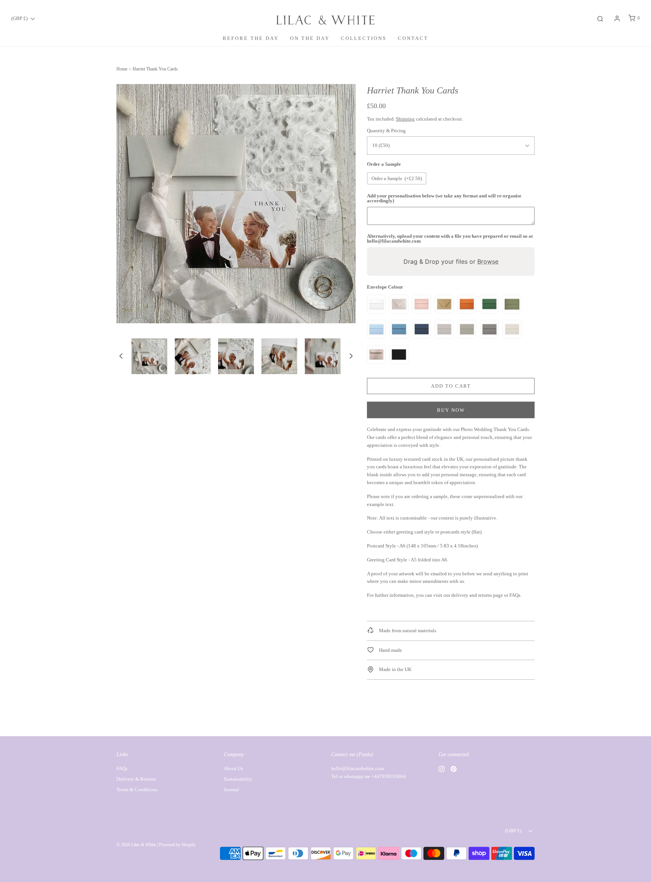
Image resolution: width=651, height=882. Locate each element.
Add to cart (451, 386)
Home (121, 69)
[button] (120, 356)
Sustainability (238, 779)
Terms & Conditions (136, 789)
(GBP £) (20, 18)
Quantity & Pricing (386, 130)
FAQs (121, 768)
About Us (233, 768)
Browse (487, 261)
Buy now (451, 410)
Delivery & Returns (136, 779)
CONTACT (413, 38)
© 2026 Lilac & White (136, 844)
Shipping (405, 119)
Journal (231, 789)
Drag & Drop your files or (450, 261)
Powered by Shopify (177, 844)
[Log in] (617, 18)
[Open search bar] (600, 18)
